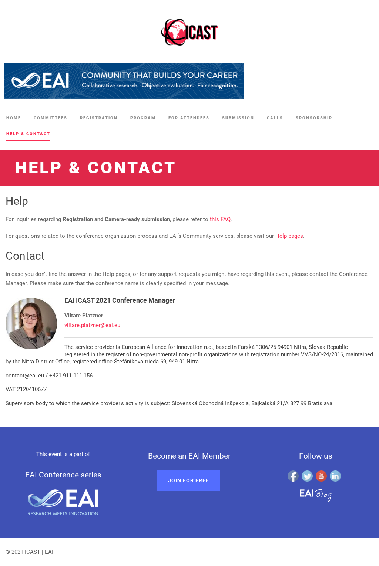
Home (13, 118)
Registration (99, 118)
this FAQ (220, 219)
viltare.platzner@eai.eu (92, 325)
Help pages (289, 236)
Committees (50, 118)
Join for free (188, 480)
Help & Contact (28, 133)
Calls (275, 118)
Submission (238, 118)
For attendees (188, 118)
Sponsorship (314, 118)
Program (143, 118)
